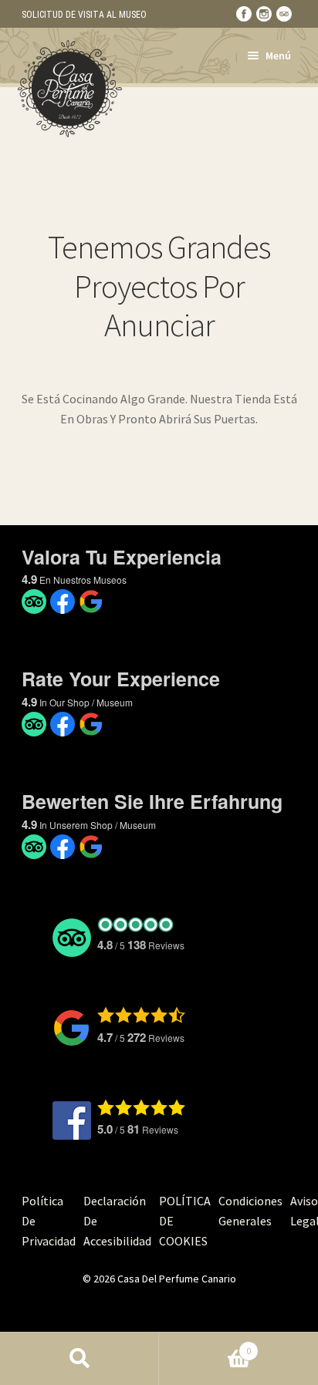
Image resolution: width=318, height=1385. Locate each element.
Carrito (205, 1345)
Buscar (79, 1359)
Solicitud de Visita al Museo (84, 14)
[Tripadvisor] (284, 14)
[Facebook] (244, 14)
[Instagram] (264, 14)
